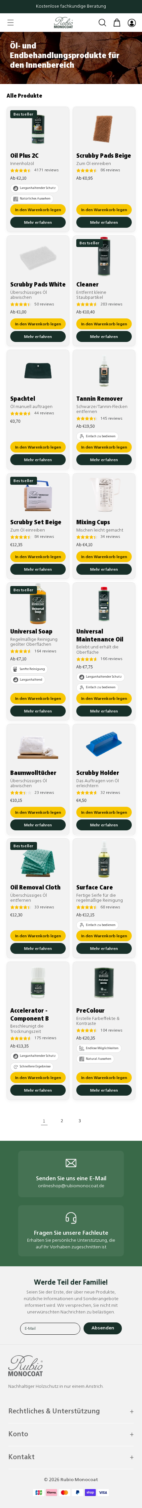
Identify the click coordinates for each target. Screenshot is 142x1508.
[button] (11, 23)
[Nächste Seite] (97, 1120)
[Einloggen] (131, 23)
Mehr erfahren (38, 223)
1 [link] (44, 1121)
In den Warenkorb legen (38, 210)
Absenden (102, 1328)
